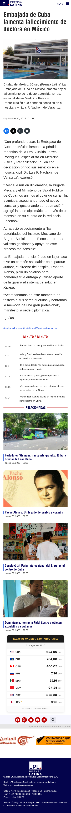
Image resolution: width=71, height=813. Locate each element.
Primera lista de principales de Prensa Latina (41, 345)
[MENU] (67, 3)
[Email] (27, 131)
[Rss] (44, 720)
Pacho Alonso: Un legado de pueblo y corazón (34, 512)
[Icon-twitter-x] (24, 720)
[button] (53, 720)
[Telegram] (37, 720)
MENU (60, 4)
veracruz (52, 328)
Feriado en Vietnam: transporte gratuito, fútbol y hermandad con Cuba (36, 457)
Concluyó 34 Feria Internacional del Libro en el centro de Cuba (35, 567)
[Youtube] (31, 720)
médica (29, 328)
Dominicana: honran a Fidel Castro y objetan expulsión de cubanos (33, 624)
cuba (8, 328)
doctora (17, 328)
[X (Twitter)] (13, 131)
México (40, 328)
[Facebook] (6, 131)
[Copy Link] (20, 131)
